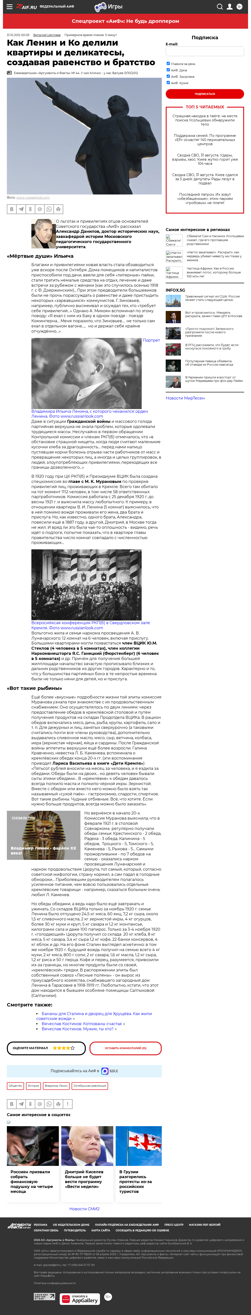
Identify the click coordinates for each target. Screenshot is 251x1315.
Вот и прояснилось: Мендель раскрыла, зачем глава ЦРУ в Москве (213, 314)
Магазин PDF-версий (204, 1224)
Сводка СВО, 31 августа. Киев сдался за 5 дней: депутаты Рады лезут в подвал (205, 179)
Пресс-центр (173, 1224)
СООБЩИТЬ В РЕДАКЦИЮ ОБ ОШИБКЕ (142, 1230)
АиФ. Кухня (179, 83)
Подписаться (205, 94)
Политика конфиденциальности (55, 1283)
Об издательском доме (71, 1224)
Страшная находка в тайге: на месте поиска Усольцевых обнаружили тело (205, 120)
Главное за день (183, 64)
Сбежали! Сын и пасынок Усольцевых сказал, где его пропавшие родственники (215, 240)
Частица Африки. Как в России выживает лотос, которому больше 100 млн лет (214, 272)
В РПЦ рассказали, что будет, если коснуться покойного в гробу (211, 346)
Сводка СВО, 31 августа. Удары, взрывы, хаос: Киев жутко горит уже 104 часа (205, 159)
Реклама (40, 1224)
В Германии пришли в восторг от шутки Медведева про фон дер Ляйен (214, 379)
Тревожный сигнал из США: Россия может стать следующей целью (212, 298)
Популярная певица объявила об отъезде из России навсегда (209, 363)
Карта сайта (100, 1230)
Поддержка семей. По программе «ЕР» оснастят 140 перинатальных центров (205, 140)
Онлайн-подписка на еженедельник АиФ (127, 1224)
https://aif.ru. (47, 1275)
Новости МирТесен (185, 398)
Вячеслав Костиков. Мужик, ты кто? (77, 1029)
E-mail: (172, 44)
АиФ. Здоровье (182, 76)
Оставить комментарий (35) (126, 1048)
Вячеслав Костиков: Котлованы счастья (82, 1023)
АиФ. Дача (179, 70)
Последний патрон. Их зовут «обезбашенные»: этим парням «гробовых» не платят (205, 199)
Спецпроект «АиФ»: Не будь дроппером (125, 21)
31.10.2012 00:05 (18, 35)
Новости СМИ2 (84, 1209)
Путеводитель (75, 1230)
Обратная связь (46, 1230)
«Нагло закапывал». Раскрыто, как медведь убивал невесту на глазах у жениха (214, 256)
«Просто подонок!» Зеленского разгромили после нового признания (209, 332)
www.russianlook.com (33, 197)
